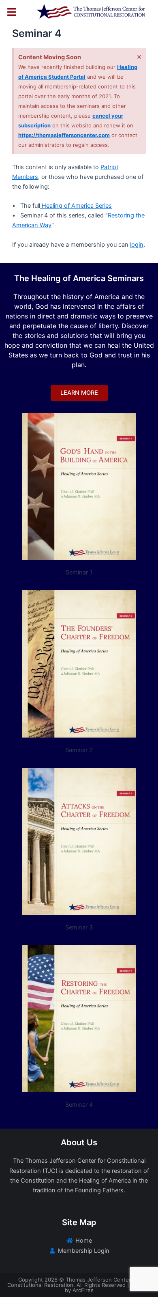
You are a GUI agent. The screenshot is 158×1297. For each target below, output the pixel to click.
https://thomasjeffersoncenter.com (64, 135)
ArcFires (83, 1290)
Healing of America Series (76, 205)
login (136, 244)
